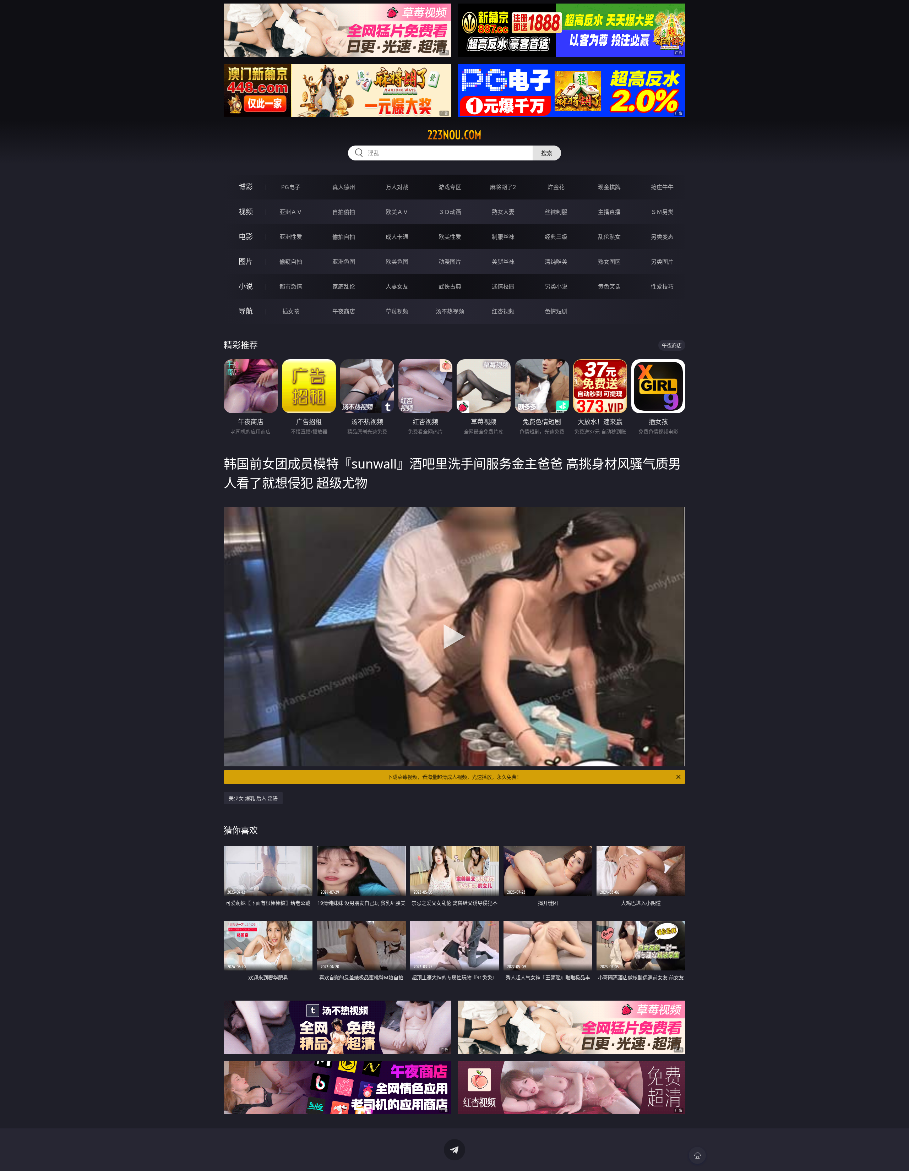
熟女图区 (609, 262)
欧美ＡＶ (397, 212)
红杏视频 (503, 311)
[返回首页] (697, 1155)
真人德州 (343, 187)
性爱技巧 (662, 286)
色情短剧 (556, 311)
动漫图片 (450, 262)
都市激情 (290, 286)
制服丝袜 (503, 237)
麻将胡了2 (503, 187)
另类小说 (556, 286)
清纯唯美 (556, 262)
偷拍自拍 (343, 237)
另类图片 (662, 262)
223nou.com (454, 135)
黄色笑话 (609, 286)
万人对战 (397, 187)
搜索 (547, 153)
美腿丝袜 (503, 262)
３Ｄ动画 (450, 212)
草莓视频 (397, 311)
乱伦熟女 (609, 237)
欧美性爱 (450, 237)
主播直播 (609, 212)
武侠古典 (450, 286)
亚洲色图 (343, 262)
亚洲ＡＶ (290, 212)
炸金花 (556, 187)
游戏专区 (450, 187)
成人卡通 (397, 237)
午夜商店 (343, 311)
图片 (246, 261)
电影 (246, 236)
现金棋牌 (609, 187)
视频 (246, 212)
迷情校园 (503, 286)
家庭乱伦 (343, 286)
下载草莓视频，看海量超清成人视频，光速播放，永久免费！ (454, 776)
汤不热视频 (450, 311)
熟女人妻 (503, 212)
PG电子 (290, 187)
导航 (246, 311)
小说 (246, 286)
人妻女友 (397, 286)
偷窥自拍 (290, 262)
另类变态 (662, 237)
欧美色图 (397, 262)
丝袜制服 (556, 212)
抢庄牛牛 (662, 187)
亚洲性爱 (290, 237)
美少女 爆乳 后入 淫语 (253, 798)
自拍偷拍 (343, 212)
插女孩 (290, 311)
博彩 (246, 187)
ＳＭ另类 (662, 212)
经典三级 (556, 237)
